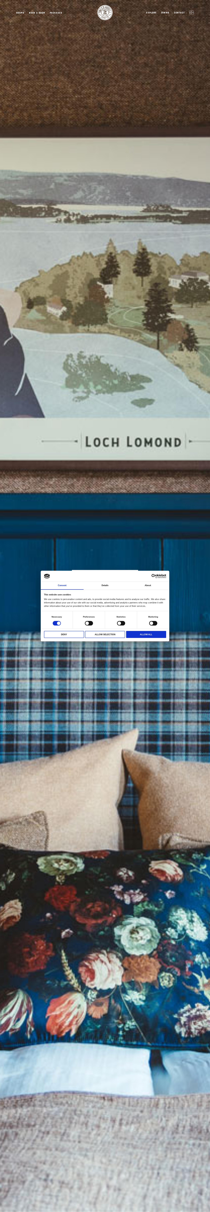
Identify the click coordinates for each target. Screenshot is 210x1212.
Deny (64, 634)
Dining (165, 12)
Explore (151, 12)
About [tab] (148, 585)
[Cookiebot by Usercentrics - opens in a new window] (153, 576)
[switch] (89, 623)
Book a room (37, 12)
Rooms (20, 12)
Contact (179, 12)
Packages (56, 12)
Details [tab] (105, 585)
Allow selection (105, 634)
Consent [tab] (62, 585)
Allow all (146, 634)
